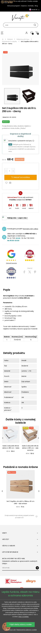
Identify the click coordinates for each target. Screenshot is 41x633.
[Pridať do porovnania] (11, 183)
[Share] (24, 272)
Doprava (24, 6)
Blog (36, 6)
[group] (20, 491)
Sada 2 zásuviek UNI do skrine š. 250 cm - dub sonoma (30, 448)
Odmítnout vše (10, 630)
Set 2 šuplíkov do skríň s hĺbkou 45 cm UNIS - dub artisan (20, 502)
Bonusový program (13, 6)
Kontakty (31, 6)
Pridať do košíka (21, 177)
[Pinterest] (35, 272)
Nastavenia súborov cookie (27, 630)
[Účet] (26, 33)
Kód (4, 117)
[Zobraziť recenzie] (29, 255)
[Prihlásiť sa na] (37, 567)
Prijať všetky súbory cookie (21, 624)
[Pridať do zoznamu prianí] (7, 182)
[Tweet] (29, 272)
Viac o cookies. (23, 617)
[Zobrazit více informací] (33, 141)
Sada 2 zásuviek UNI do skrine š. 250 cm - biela (10, 447)
